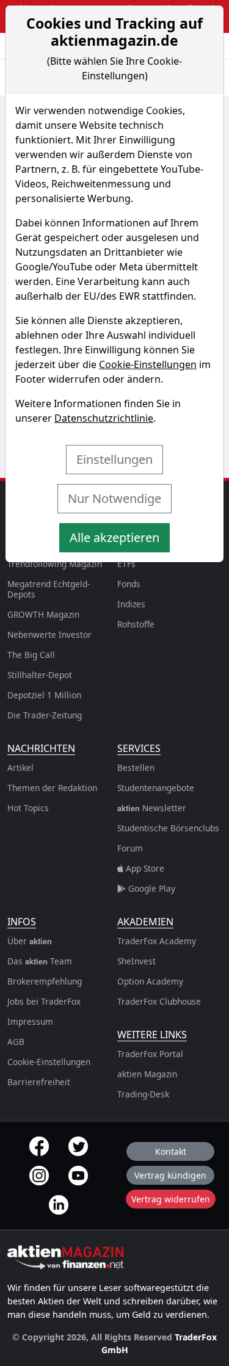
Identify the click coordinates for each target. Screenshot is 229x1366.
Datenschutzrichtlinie (103, 418)
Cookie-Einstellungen (148, 364)
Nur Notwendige (114, 498)
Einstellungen (114, 459)
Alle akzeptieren (114, 537)
